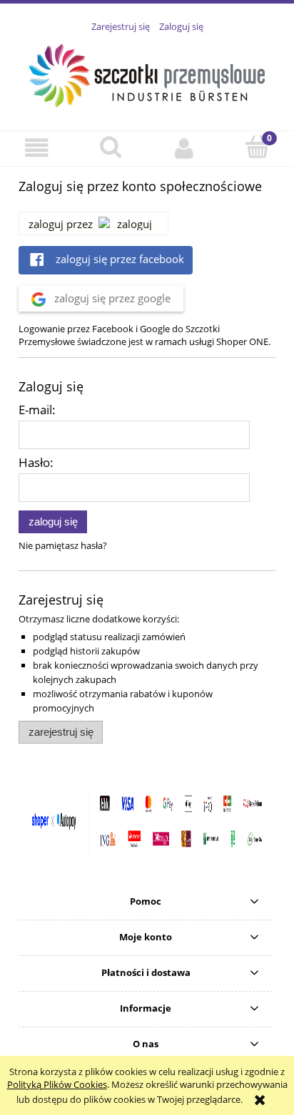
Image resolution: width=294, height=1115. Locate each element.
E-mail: (37, 409)
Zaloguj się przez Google (111, 298)
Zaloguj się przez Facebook (118, 259)
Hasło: (36, 462)
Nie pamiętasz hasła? (63, 545)
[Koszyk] (257, 147)
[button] (37, 148)
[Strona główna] (147, 73)
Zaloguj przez (61, 224)
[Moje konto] (183, 148)
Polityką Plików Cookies (57, 1084)
